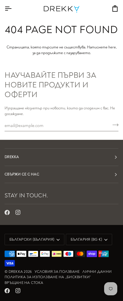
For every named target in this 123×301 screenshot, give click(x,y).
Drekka (16, 271)
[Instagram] (18, 212)
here (112, 47)
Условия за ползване (57, 271)
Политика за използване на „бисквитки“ (48, 277)
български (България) (31, 239)
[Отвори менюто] (13, 8)
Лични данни (97, 271)
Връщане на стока (24, 282)
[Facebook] (7, 212)
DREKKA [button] (12, 157)
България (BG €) (86, 239)
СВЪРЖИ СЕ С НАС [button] (22, 174)
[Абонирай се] (113, 124)
